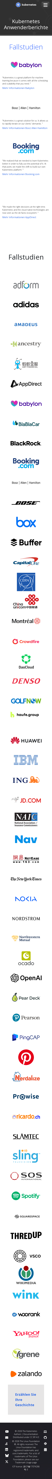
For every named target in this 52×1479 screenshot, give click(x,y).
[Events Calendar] (45, 1449)
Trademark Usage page (26, 1462)
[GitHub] (45, 1437)
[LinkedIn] (6, 1449)
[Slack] (45, 1443)
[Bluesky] (7, 1455)
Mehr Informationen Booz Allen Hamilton (24, 128)
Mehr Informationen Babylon (18, 88)
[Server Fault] (6, 1443)
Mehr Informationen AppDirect (19, 217)
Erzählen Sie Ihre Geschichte (25, 1399)
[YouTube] (7, 1431)
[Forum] (6, 1437)
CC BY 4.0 (34, 1437)
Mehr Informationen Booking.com (20, 174)
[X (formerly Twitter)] (6, 1461)
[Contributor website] (45, 1431)
